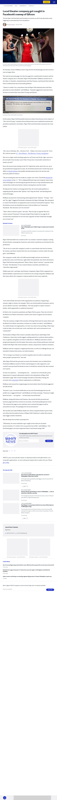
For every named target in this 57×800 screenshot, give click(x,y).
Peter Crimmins (11, 24)
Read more (7, 529)
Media (16, 5)
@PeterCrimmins (11, 533)
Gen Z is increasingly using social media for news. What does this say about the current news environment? (28, 565)
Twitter (12, 450)
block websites (13, 171)
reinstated (15, 380)
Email (14, 450)
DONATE (47, 2)
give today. (6, 462)
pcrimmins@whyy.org (22, 533)
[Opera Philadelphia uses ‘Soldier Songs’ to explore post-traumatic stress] (11, 231)
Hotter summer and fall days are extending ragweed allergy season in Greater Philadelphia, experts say (27, 576)
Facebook (9, 450)
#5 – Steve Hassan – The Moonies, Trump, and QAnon (32, 153)
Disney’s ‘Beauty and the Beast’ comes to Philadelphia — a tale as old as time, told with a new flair (37, 492)
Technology (31, 5)
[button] (4, 797)
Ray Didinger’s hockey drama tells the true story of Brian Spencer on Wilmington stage (37, 505)
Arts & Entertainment (8, 5)
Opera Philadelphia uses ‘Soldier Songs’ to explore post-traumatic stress (37, 227)
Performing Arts (23, 5)
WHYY (5, 2)
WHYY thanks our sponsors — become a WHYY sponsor (27, 147)
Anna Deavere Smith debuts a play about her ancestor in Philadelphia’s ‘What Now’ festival (35, 475)
